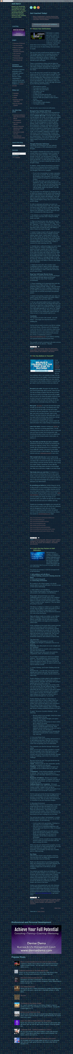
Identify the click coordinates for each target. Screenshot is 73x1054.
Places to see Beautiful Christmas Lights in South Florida (38, 962)
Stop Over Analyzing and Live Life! (31, 978)
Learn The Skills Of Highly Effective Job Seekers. (36, 1021)
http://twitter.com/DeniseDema (38, 525)
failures (56, 426)
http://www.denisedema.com (37, 519)
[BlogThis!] (32, 347)
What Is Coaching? (18, 47)
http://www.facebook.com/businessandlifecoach (42, 517)
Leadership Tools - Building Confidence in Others (35, 1029)
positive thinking (34, 351)
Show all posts (46, 26)
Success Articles (17, 45)
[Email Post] (38, 346)
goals (53, 541)
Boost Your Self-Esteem (42, 29)
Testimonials (16, 55)
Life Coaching (17, 53)
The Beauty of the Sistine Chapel (30, 1003)
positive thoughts (39, 902)
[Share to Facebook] (35, 347)
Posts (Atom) (41, 911)
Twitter (15, 97)
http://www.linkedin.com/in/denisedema (40, 527)
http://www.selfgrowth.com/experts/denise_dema (42, 529)
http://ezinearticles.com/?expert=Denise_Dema (42, 531)
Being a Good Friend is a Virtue (30, 1012)
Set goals (39, 405)
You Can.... (24, 995)
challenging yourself (45, 453)
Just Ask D (16, 4)
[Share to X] (33, 347)
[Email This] (30, 347)
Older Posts (57, 908)
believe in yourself (39, 348)
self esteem (54, 542)
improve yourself (53, 350)
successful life (34, 544)
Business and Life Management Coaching (45, 899)
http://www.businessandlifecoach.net (39, 521)
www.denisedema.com (44, 514)
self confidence (43, 351)
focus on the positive (43, 350)
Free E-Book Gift (17, 60)
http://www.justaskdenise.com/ (38, 523)
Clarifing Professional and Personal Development (46, 18)
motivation (52, 900)
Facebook (16, 93)
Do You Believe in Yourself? (43, 356)
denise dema (33, 350)
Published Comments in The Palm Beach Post (33, 970)
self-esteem (51, 351)
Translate (17, 157)
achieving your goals (39, 539)
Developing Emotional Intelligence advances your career (38, 1038)
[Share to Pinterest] (36, 347)
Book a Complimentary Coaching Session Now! (45, 16)
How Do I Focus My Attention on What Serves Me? (18, 128)
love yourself (38, 542)
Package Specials (18, 58)
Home (42, 908)
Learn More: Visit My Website (41, 19)
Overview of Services (19, 43)
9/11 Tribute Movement (27, 986)
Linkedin (15, 95)
